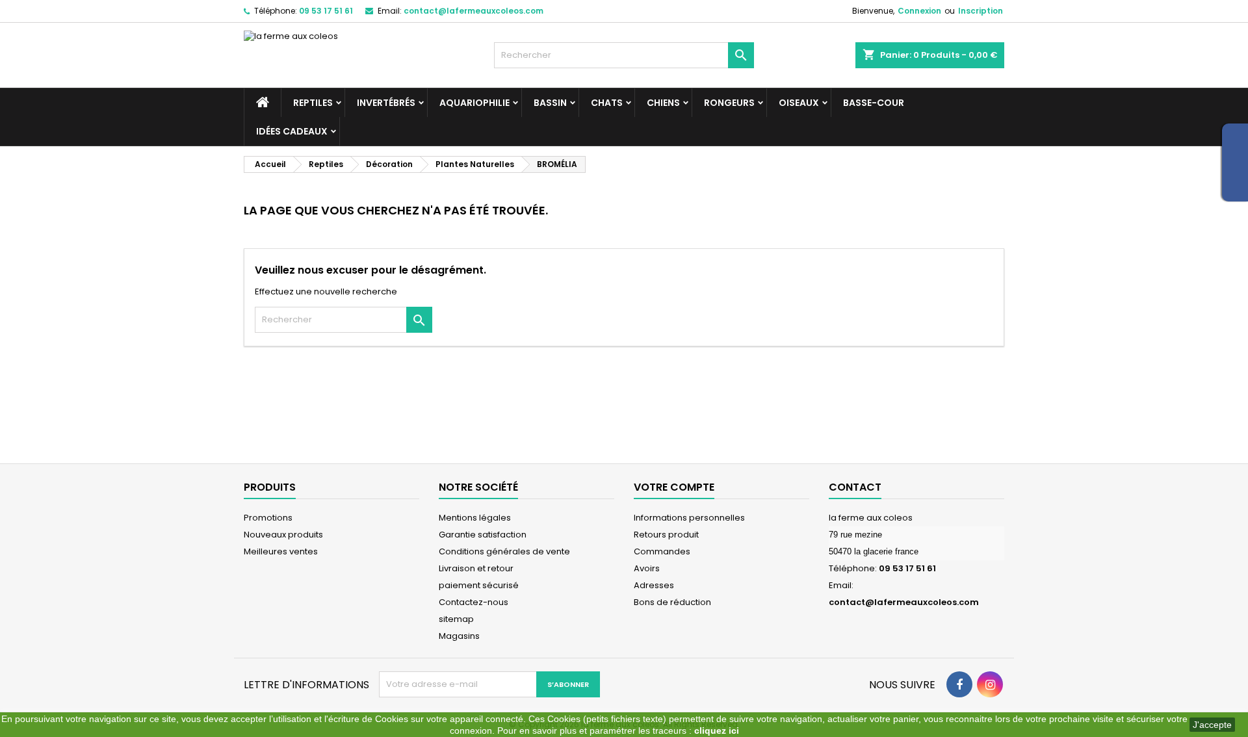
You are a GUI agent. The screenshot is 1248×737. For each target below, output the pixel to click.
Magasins (459, 636)
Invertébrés (386, 102)
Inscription (980, 10)
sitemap (456, 619)
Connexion (919, 10)
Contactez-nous (473, 602)
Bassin (550, 102)
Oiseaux (799, 102)
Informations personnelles (689, 517)
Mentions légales (475, 517)
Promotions (268, 517)
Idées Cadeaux (292, 131)
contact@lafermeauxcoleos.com (473, 10)
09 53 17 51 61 (326, 10)
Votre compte (674, 487)
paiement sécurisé (479, 585)
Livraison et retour (476, 568)
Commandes (662, 551)
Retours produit (666, 534)
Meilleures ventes (281, 551)
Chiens (663, 102)
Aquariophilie (474, 102)
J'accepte (1212, 724)
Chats (607, 102)
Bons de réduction (672, 602)
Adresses (654, 585)
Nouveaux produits (283, 534)
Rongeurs (729, 102)
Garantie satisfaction (482, 534)
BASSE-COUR (873, 102)
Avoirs (647, 568)
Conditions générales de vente (504, 551)
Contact (855, 487)
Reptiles (313, 102)
